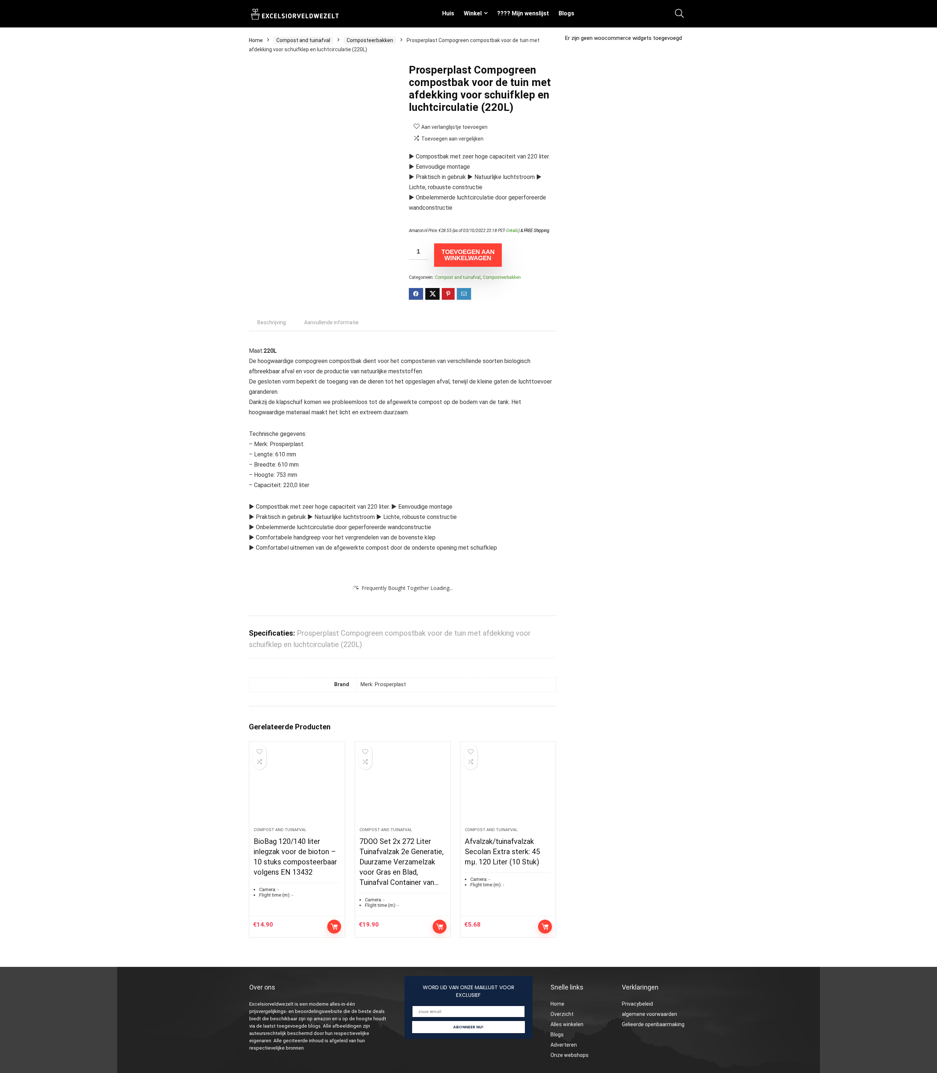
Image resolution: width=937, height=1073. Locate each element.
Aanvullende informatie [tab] (331, 322)
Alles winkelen (566, 1024)
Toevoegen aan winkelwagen (467, 255)
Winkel (473, 13)
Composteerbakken (370, 40)
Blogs (566, 13)
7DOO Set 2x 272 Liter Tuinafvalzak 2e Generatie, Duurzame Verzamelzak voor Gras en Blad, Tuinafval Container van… (401, 862)
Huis (448, 13)
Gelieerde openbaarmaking (653, 1024)
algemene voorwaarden (649, 1014)
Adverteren (563, 1045)
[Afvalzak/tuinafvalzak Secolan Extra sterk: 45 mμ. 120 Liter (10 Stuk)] (508, 788)
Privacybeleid (637, 1004)
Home (256, 40)
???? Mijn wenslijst (523, 13)
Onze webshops (569, 1055)
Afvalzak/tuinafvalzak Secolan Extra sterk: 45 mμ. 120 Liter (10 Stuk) (502, 851)
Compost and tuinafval (303, 40)
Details (512, 230)
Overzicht (562, 1014)
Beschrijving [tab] (271, 322)
